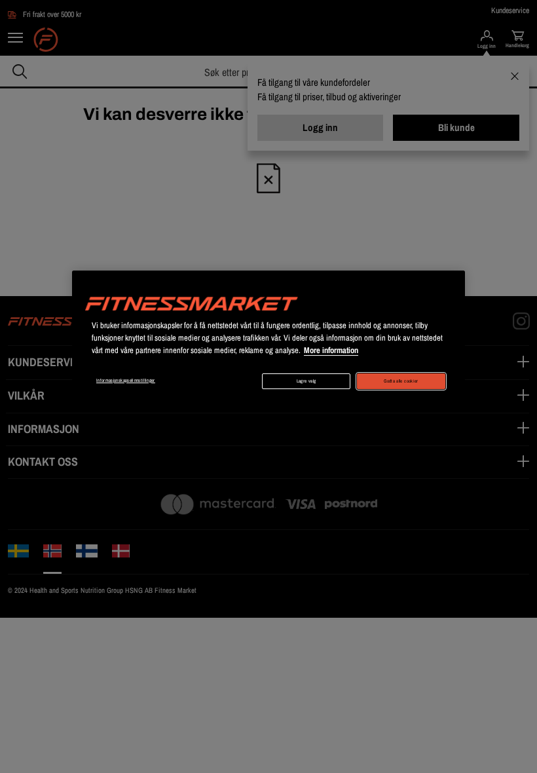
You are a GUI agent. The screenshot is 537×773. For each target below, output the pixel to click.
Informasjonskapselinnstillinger (125, 380)
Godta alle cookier (401, 381)
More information (331, 350)
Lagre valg (306, 381)
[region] (268, 338)
